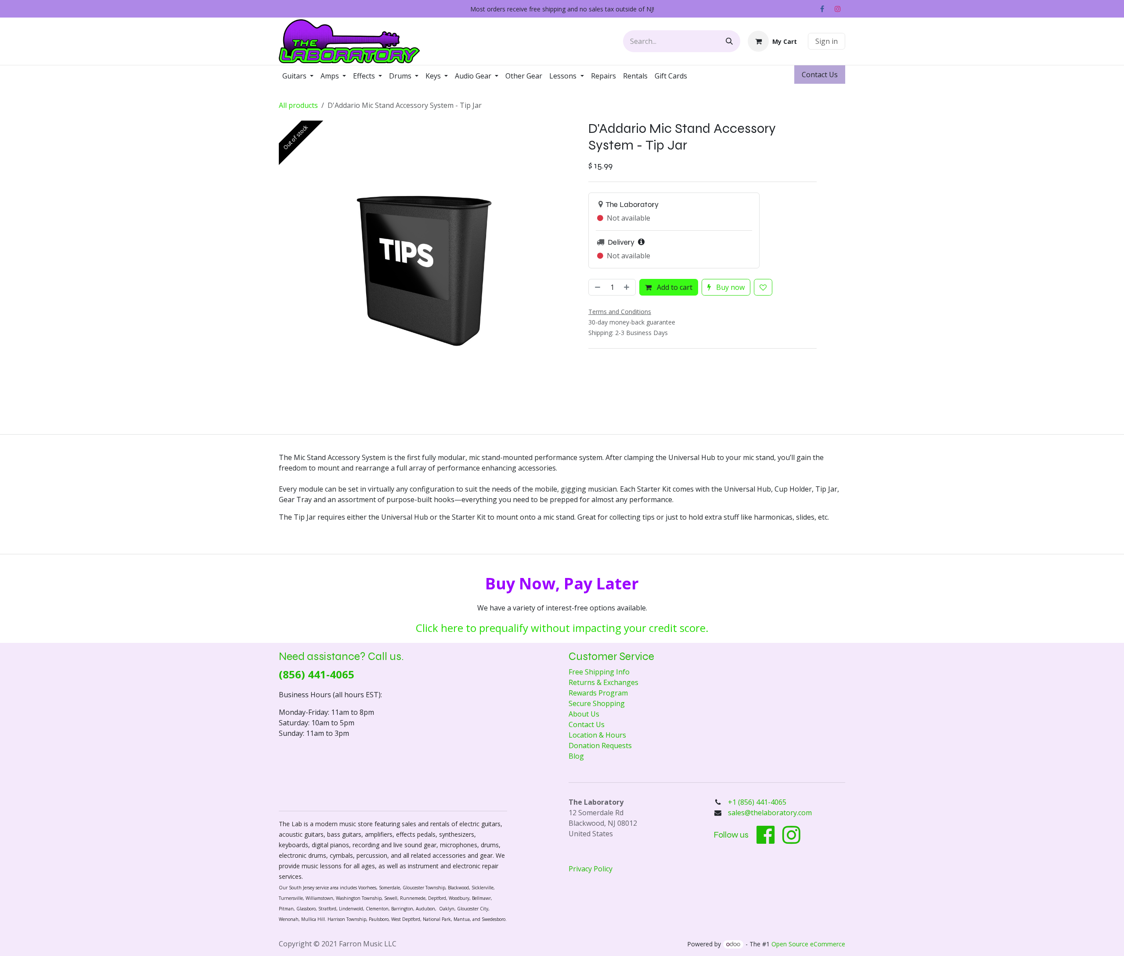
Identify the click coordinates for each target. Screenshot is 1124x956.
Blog (576, 756)
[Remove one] (597, 287)
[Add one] (627, 287)
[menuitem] (298, 76)
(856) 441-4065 (316, 674)
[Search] (729, 41)
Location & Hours (597, 735)
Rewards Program (598, 693)
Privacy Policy (590, 869)
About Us (584, 714)
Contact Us (587, 724)
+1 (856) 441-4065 (758, 802)
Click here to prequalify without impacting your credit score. (562, 628)
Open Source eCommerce (808, 944)
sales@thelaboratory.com (770, 812)
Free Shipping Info (599, 672)
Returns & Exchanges (603, 682)
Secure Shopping (597, 703)
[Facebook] (822, 9)
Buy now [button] (729, 287)
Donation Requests (600, 745)
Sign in (826, 41)
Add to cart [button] (673, 287)
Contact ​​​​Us (820, 74)
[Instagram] (838, 9)
